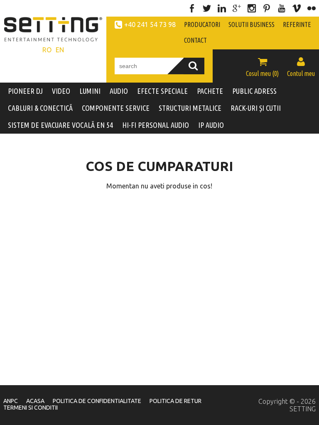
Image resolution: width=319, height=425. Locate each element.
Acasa (35, 401)
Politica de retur (175, 401)
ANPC (10, 401)
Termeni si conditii (30, 407)
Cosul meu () (262, 66)
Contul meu (301, 66)
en (60, 50)
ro (47, 50)
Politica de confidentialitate (97, 401)
